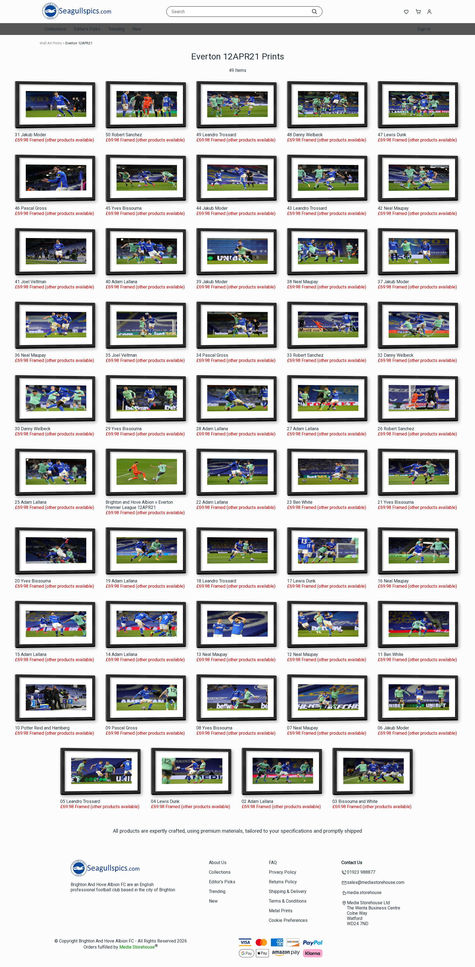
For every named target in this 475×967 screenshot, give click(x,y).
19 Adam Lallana (121, 581)
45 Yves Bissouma (124, 208)
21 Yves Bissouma (396, 502)
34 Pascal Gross (212, 355)
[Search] (314, 11)
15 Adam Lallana (30, 654)
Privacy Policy (282, 872)
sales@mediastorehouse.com (375, 882)
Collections (55, 29)
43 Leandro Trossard (307, 208)
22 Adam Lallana (212, 502)
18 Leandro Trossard (216, 581)
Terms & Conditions (287, 901)
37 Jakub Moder (393, 281)
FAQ (273, 862)
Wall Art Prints (51, 43)
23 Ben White (300, 502)
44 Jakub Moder (212, 208)
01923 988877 (361, 872)
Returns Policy (283, 881)
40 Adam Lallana (121, 281)
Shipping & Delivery (287, 891)
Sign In (423, 29)
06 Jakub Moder (393, 728)
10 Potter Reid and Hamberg (42, 728)
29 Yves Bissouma (124, 428)
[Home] (76, 17)
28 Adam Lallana (212, 428)
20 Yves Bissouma (33, 581)
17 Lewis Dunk (301, 581)
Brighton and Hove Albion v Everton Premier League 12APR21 (139, 505)
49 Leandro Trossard (216, 134)
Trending (116, 29)
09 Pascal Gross (121, 728)
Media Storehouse (137, 947)
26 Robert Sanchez (396, 428)
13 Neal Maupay (211, 654)
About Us (218, 862)
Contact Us (351, 862)
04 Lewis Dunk (165, 801)
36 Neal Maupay (30, 355)
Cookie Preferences (288, 920)
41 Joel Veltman (30, 281)
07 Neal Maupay (302, 728)
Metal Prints (280, 910)
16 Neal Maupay (393, 581)
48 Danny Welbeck (305, 134)
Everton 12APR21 (78, 43)
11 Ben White (390, 654)
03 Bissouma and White (355, 801)
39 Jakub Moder (212, 281)
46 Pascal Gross (31, 208)
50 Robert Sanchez (124, 134)
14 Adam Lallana (121, 654)
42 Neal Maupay (393, 208)
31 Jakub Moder (30, 134)
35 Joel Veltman (121, 355)
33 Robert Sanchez (305, 355)
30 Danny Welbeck (33, 428)
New (136, 29)
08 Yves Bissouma (214, 728)
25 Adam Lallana (30, 502)
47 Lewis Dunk (392, 134)
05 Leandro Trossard (80, 801)
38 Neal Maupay (302, 281)
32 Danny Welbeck (395, 355)
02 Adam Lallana (257, 801)
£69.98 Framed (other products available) (54, 140)
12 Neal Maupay (302, 654)
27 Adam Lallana (303, 428)
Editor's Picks (87, 29)
